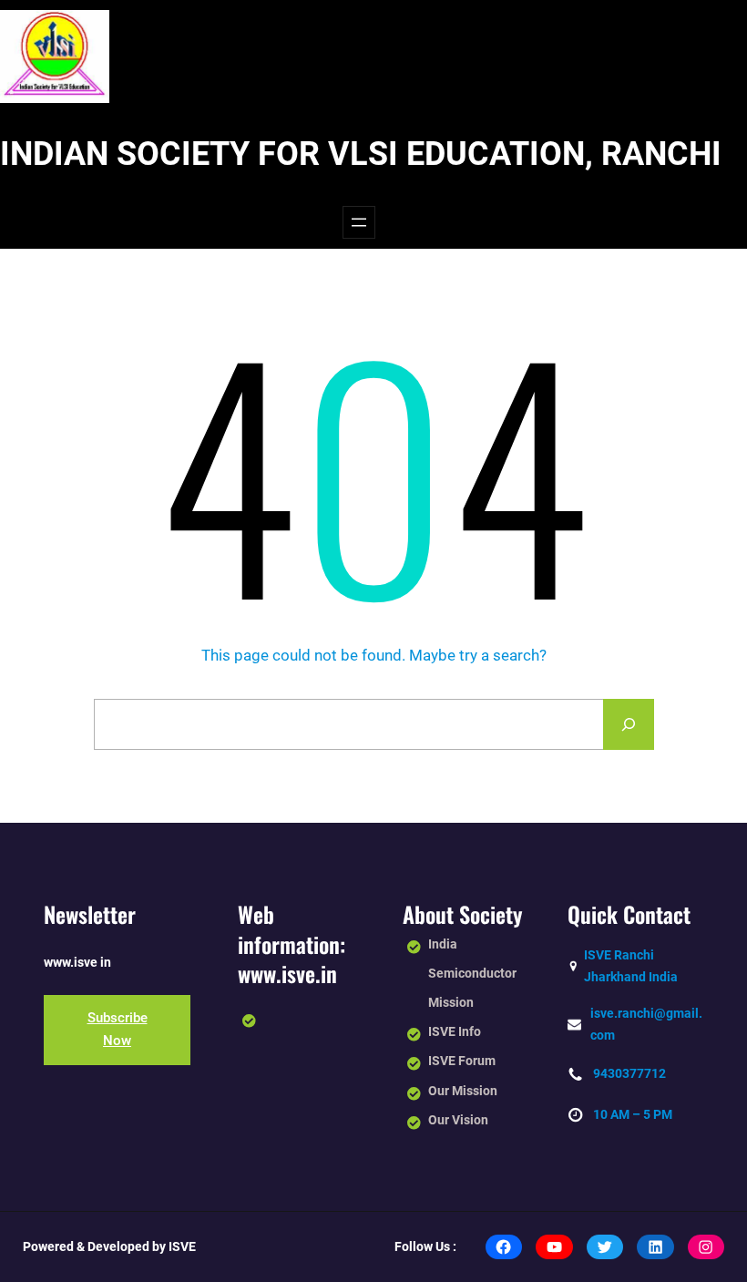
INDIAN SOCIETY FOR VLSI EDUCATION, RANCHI (360, 154)
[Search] (628, 724)
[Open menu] (359, 222)
